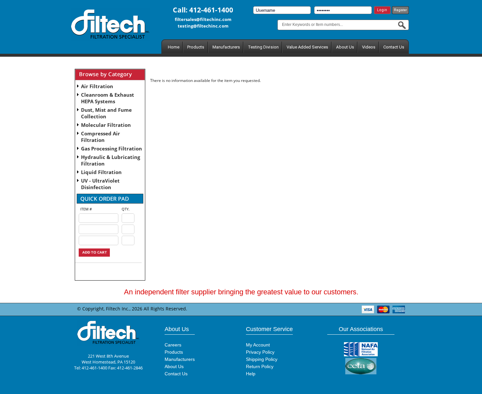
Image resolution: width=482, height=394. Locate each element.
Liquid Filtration (101, 172)
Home (173, 47)
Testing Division (263, 47)
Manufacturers (226, 47)
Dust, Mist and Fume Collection (106, 113)
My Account (258, 344)
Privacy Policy (260, 352)
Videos (368, 47)
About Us (345, 47)
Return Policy (259, 366)
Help (250, 373)
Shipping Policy (261, 359)
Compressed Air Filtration (100, 136)
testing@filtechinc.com (203, 26)
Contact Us (393, 47)
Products (195, 47)
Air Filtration (97, 86)
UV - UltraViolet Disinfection (100, 183)
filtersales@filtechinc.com (203, 19)
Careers (173, 344)
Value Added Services (308, 47)
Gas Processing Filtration (111, 148)
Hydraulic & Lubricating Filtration (110, 160)
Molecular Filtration (106, 125)
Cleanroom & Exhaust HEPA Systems (107, 98)
